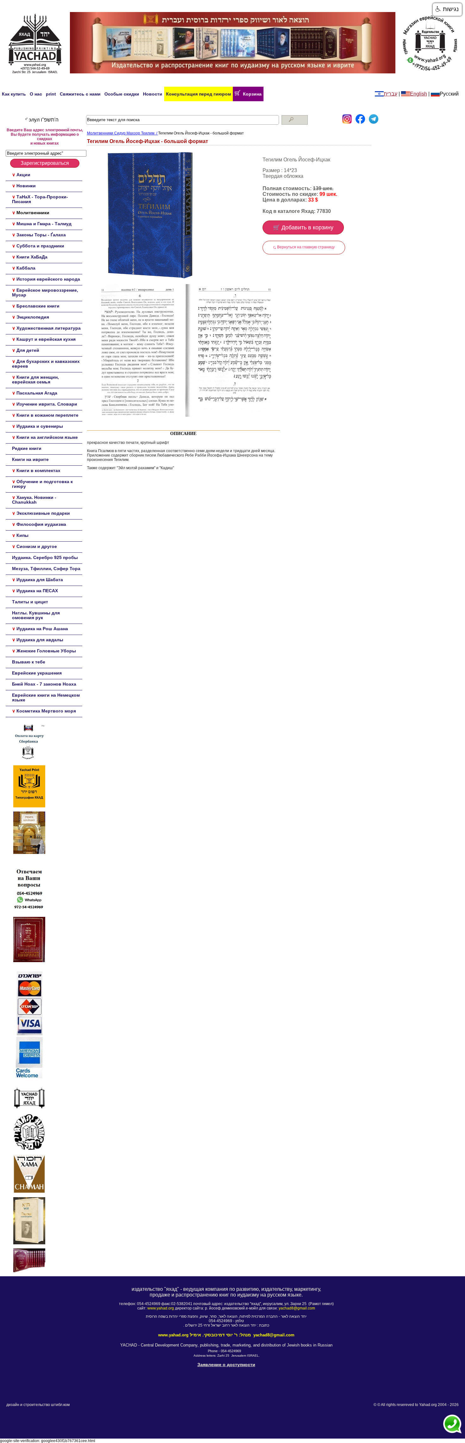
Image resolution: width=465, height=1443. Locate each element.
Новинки (26, 185)
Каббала (25, 268)
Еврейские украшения (37, 672)
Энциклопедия (32, 317)
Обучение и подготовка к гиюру (42, 484)
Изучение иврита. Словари (46, 404)
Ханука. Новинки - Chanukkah (34, 500)
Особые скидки (121, 93)
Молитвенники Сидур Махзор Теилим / (122, 133)
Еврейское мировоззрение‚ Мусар (45, 292)
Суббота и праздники (40, 245)
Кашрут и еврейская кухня (46, 339)
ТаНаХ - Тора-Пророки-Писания (40, 199)
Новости (152, 93)
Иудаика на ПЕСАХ (37, 590)
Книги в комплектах (38, 470)
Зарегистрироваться (45, 163)
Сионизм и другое (36, 546)
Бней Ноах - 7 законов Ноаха (44, 684)
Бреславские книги (37, 305)
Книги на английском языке (47, 437)
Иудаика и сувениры (39, 426)
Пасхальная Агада (36, 392)
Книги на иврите (30, 459)
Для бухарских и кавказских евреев (46, 364)
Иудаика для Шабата (39, 579)
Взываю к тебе (28, 661)
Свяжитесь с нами (80, 93)
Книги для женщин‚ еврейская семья (35, 379)
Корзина (251, 93)
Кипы (22, 535)
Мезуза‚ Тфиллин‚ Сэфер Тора (46, 568)
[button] (447, 9)
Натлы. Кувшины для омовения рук (36, 615)
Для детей (27, 350)
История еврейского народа (48, 279)
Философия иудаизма (41, 524)
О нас (36, 93)
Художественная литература (48, 328)
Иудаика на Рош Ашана (42, 628)
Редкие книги (26, 448)
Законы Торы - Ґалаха (41, 234)
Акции (23, 174)
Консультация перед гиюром (198, 93)
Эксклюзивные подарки (43, 513)
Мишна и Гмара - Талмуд (43, 223)
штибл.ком (60, 1405)
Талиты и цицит (30, 601)
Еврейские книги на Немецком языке (46, 697)
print (51, 93)
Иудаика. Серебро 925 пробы (45, 557)
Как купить (14, 93)
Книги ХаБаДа (31, 256)
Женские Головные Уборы (46, 650)
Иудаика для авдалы (39, 639)
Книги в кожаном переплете (47, 415)
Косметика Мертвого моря (46, 710)
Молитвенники (32, 212)
